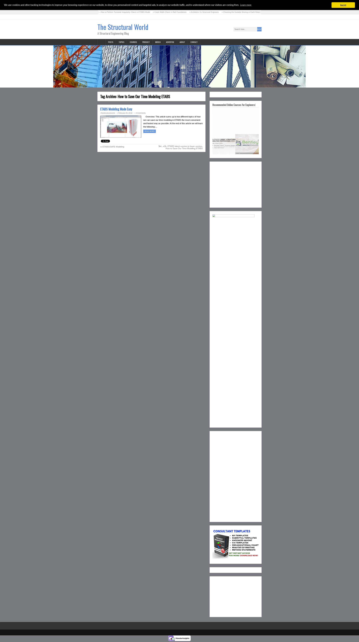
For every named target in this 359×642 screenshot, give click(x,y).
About (182, 42)
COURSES (133, 42)
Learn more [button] (245, 5)
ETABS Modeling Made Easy (116, 109)
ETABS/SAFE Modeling (113, 146)
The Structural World (122, 27)
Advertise (170, 42)
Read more (149, 131)
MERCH (158, 42)
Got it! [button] (343, 5)
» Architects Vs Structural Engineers (186, 12)
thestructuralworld (108, 113)
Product (146, 42)
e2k (164, 146)
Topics (121, 42)
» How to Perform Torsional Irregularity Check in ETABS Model (106, 12)
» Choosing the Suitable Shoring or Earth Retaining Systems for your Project (235, 12)
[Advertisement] (236, 184)
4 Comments (141, 113)
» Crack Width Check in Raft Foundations (152, 12)
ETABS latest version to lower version (185, 146)
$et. (160, 146)
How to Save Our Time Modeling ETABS (184, 148)
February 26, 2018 (125, 113)
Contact (194, 42)
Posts (110, 42)
